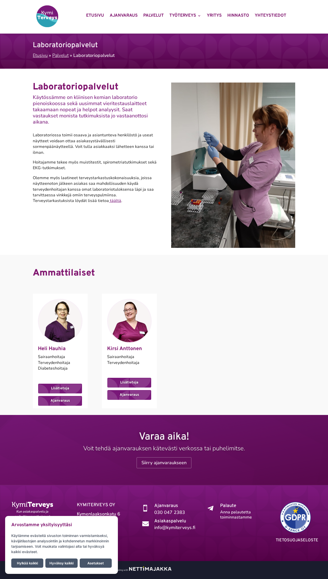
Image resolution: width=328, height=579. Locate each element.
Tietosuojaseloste (297, 540)
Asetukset (95, 563)
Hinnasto (238, 16)
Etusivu (95, 16)
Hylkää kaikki (27, 563)
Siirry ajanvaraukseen (164, 463)
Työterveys (182, 16)
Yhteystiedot (270, 16)
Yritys (214, 16)
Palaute (228, 506)
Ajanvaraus (124, 16)
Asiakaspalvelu (170, 521)
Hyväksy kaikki (61, 563)
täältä (115, 201)
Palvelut (153, 16)
